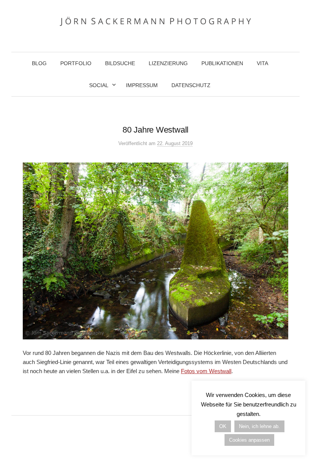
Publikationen (222, 63)
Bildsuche (120, 63)
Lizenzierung (168, 63)
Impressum (142, 85)
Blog (39, 63)
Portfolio (75, 63)
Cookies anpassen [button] (249, 440)
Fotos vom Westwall (206, 371)
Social (98, 85)
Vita (262, 63)
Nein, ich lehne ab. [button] (259, 426)
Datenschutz (190, 85)
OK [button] (222, 426)
